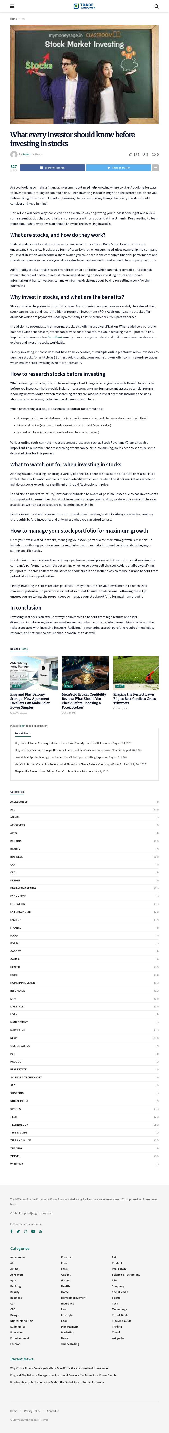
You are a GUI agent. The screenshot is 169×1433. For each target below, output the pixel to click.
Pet (12, 1054)
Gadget (15, 951)
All (12, 809)
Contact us (53, 1411)
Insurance (17, 990)
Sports (15, 1109)
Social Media (19, 1101)
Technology (19, 1124)
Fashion (15, 920)
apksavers (17, 825)
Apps (13, 833)
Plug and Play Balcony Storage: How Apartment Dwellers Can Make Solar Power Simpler (68, 750)
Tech (13, 1117)
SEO (12, 1085)
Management (19, 1022)
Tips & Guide (18, 1132)
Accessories (19, 801)
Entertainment (21, 912)
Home (13, 18)
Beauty (15, 849)
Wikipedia (16, 1164)
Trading (16, 1148)
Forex (14, 943)
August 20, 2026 (19, 712)
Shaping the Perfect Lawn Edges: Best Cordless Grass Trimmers (134, 698)
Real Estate (18, 1069)
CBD (12, 872)
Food (14, 935)
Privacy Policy (32, 1411)
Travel (15, 1156)
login (22, 726)
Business (16, 857)
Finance (15, 927)
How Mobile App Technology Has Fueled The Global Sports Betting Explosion (61, 757)
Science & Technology (26, 1077)
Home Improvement (23, 983)
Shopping (17, 1093)
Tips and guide (20, 1140)
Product (16, 1061)
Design (15, 880)
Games (14, 959)
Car (12, 864)
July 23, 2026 (121, 708)
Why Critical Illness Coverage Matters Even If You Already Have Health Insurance (63, 743)
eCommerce (18, 896)
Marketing (17, 1030)
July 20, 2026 (70, 712)
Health (15, 967)
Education (17, 904)
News (22, 18)
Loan (13, 1014)
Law (13, 998)
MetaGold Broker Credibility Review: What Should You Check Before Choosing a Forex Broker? (72, 764)
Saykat (26, 154)
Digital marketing (23, 888)
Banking (16, 841)
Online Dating (20, 1046)
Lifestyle (16, 1006)
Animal (15, 817)
